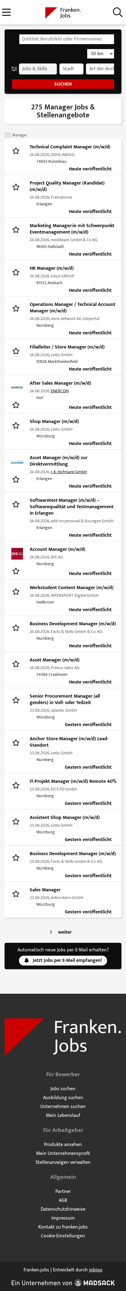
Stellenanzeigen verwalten (63, 1162)
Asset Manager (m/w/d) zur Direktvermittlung (58, 461)
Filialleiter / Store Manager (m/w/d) (67, 347)
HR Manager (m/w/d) (52, 268)
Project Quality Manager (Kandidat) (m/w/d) (67, 186)
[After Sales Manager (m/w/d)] (17, 387)
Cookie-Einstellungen (63, 1236)
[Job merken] (17, 150)
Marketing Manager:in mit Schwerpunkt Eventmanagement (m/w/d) (72, 229)
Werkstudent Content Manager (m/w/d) (71, 588)
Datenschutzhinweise (63, 1209)
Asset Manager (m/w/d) (55, 660)
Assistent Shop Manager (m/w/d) (65, 817)
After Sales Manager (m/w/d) (60, 383)
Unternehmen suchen (63, 1106)
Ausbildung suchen (63, 1098)
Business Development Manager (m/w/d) (73, 624)
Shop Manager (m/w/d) (54, 421)
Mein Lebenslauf (63, 1115)
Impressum (63, 1218)
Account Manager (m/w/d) (57, 549)
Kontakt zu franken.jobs (63, 1227)
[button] (15, 68)
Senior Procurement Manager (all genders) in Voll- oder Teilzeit (65, 699)
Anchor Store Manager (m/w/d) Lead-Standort (69, 742)
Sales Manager (45, 890)
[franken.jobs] (63, 13)
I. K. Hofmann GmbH (69, 472)
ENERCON (60, 391)
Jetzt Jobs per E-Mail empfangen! (67, 960)
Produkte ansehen (63, 1145)
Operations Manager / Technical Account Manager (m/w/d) (72, 307)
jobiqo (95, 1270)
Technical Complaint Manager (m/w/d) (70, 147)
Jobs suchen (63, 1089)
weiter (65, 932)
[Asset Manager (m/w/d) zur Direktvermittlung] (17, 462)
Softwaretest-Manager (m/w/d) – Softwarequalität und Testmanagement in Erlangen (71, 506)
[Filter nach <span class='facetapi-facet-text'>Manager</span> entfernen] (8, 135)
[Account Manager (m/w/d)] (17, 554)
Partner (63, 1191)
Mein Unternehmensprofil (63, 1153)
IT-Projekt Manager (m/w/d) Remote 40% (73, 781)
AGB (63, 1200)
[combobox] (66, 39)
